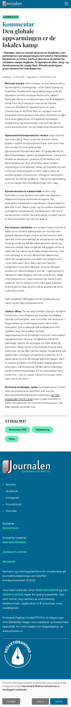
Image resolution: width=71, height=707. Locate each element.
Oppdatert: (33, 77)
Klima (12, 438)
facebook (12, 491)
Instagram (12, 497)
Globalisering (42, 429)
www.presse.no (12, 631)
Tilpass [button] (11, 701)
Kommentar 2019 (17, 429)
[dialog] (35, 693)
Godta (58, 701)
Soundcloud (13, 504)
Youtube (11, 511)
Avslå (40, 701)
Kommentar (10, 16)
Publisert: (7, 77)
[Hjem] (12, 4)
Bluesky (11, 484)
